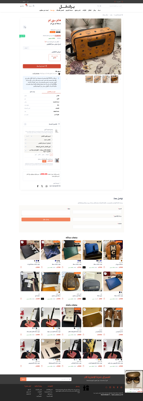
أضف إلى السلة (41, 66)
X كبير (39, 154)
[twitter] (113, 387)
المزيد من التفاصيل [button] (51, 92)
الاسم (119, 209)
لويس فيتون (79, 294)
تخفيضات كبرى (77, 245)
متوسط (47, 154)
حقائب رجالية (105, 15)
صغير (43, 154)
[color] (121, 261)
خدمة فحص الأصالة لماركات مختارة (45, 159)
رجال (111, 15)
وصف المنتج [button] (32, 92)
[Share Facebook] (37, 186)
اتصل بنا (118, 1)
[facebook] (117, 387)
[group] (93, 79)
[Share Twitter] (42, 186)
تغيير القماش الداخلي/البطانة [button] (43, 147)
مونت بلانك (100, 262)
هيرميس (121, 330)
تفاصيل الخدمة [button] (53, 124)
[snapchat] (106, 387)
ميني (51, 154)
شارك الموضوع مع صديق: (55, 186)
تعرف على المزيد (36, 73)
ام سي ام (121, 262)
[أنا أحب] (105, 242)
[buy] (104, 268)
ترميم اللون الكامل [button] (45, 136)
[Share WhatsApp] (115, 1)
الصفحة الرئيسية (117, 15)
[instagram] (110, 387)
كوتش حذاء (136, 389)
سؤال (68, 209)
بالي (39, 294)
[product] (134, 379)
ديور (101, 294)
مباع (84, 267)
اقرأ (45, 42)
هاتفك (119, 223)
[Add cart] (44, 161)
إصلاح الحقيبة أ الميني (48, 129)
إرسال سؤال (46, 219)
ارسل (23, 379)
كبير (35, 154)
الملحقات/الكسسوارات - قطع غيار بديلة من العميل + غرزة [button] (39, 150)
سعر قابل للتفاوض (119, 241)
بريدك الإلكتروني (117, 216)
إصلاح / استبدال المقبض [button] (44, 143)
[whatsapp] (121, 387)
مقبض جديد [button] (47, 140)
